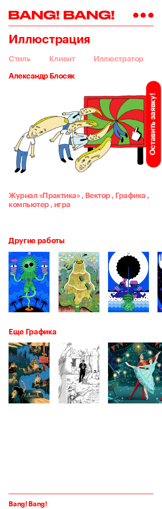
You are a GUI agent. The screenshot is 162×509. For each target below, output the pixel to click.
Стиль (19, 58)
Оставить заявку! (152, 124)
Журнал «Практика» (44, 194)
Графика (128, 194)
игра (60, 203)
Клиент (62, 58)
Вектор (95, 194)
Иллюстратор (119, 58)
